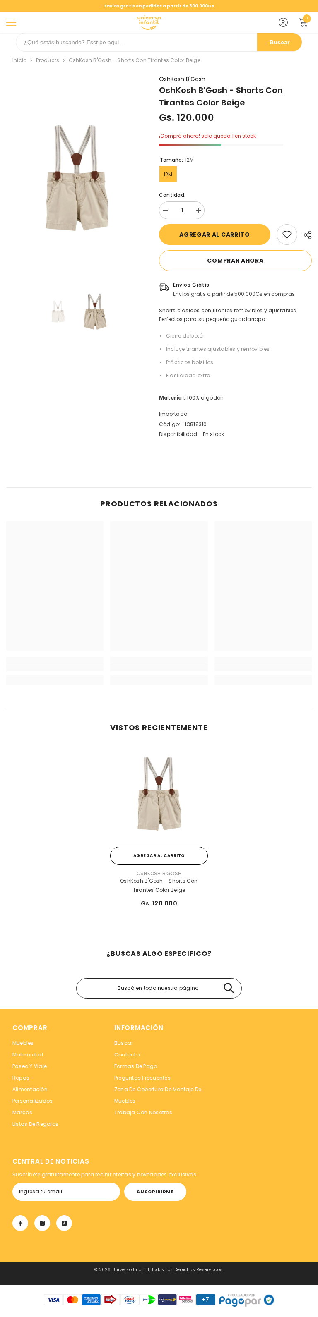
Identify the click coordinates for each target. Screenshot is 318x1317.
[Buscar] (229, 988)
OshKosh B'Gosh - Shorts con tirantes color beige (159, 885)
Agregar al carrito (214, 234)
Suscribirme (155, 1191)
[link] (287, 234)
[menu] (11, 22)
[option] (76, 178)
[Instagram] (42, 1223)
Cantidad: (172, 195)
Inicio (19, 60)
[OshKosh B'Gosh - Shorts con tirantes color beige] (159, 794)
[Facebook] (20, 1223)
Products (47, 60)
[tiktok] (64, 1223)
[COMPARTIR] (304, 235)
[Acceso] (283, 22)
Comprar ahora (235, 260)
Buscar (279, 42)
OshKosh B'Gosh (182, 79)
